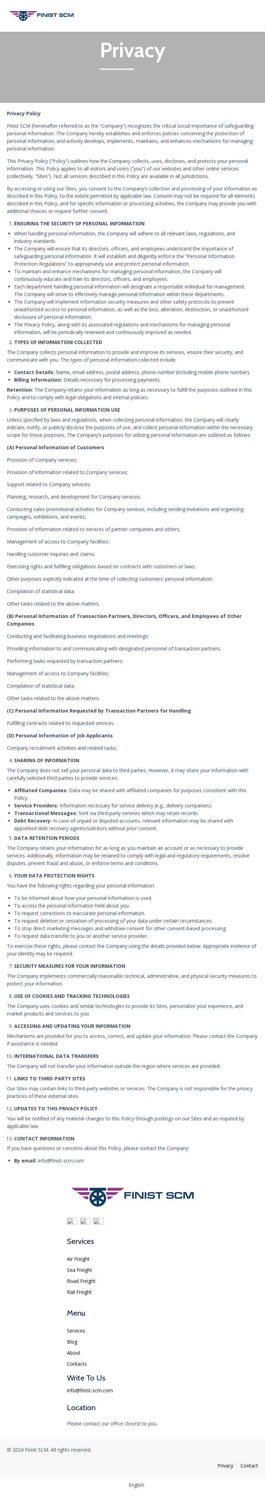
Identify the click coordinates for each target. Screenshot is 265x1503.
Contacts (77, 1363)
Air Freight (78, 1259)
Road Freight (81, 1281)
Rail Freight (79, 1292)
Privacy (225, 1465)
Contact (249, 1465)
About (73, 1352)
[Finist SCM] (41, 16)
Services (76, 1330)
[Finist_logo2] (132, 1209)
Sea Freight (79, 1270)
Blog (72, 1341)
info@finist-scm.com (90, 1390)
